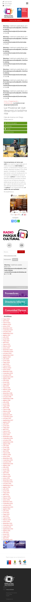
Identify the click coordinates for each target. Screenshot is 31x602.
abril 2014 (6, 494)
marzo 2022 (6, 322)
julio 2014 (6, 489)
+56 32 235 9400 (10, 589)
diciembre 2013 (7, 501)
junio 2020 (6, 360)
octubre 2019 (7, 375)
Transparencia (9, 599)
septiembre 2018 (8, 398)
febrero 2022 (7, 324)
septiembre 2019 (8, 377)
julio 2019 (6, 380)
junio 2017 (6, 425)
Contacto (8, 5)
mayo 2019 (6, 384)
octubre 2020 (7, 353)
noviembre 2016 (8, 438)
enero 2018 (6, 413)
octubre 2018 (7, 397)
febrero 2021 (7, 346)
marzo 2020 (6, 366)
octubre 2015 (7, 462)
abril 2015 (6, 472)
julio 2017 (6, 424)
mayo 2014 (6, 492)
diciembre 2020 (8, 349)
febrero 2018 (7, 411)
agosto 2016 (6, 444)
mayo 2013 (6, 514)
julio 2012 (6, 532)
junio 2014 (6, 491)
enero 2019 (6, 391)
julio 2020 (6, 359)
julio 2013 (6, 510)
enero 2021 (6, 348)
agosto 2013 (6, 509)
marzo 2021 (6, 344)
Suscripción (8, 1)
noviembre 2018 (8, 395)
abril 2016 (6, 451)
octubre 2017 (7, 418)
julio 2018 (6, 402)
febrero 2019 (7, 389)
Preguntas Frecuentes (11, 592)
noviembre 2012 (8, 525)
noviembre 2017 (8, 416)
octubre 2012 (7, 527)
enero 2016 (6, 456)
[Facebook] (12, 221)
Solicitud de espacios (15, 20)
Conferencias (8, 103)
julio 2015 (6, 467)
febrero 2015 (7, 476)
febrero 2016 (7, 454)
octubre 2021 (7, 331)
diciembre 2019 (7, 371)
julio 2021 (6, 337)
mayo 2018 (6, 406)
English (7, 595)
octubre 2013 (7, 505)
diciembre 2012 (7, 523)
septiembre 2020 (8, 355)
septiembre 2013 (8, 507)
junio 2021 (6, 339)
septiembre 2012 (8, 529)
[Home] (15, 12)
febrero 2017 (7, 433)
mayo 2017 (6, 427)
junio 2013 (6, 512)
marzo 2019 (6, 387)
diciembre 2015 (7, 458)
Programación (13, 101)
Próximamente (7, 259)
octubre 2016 (7, 440)
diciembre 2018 (7, 393)
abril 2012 (6, 538)
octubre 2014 (7, 483)
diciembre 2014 (7, 480)
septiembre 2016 (8, 442)
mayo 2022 (6, 319)
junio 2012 (6, 534)
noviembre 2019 (8, 373)
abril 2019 (6, 386)
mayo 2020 (6, 362)
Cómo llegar (8, 3)
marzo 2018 (6, 409)
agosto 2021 (6, 335)
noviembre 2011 (7, 539)
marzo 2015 (6, 474)
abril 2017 (6, 429)
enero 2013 (6, 521)
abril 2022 (6, 321)
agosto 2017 (6, 422)
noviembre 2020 (8, 351)
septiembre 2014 (8, 485)
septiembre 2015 (8, 463)
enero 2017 (6, 435)
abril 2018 (6, 407)
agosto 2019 (6, 378)
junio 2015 (6, 469)
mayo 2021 (6, 340)
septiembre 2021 (8, 333)
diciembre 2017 (7, 415)
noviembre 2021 (8, 330)
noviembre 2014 (8, 482)
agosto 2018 (6, 400)
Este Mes (15, 259)
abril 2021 (6, 342)
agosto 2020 (7, 357)
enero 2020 (6, 369)
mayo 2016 (6, 449)
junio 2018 (6, 404)
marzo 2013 (6, 518)
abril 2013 (6, 516)
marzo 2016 (6, 453)
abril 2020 (6, 364)
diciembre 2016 (7, 436)
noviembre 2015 (8, 460)
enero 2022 (6, 326)
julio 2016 (6, 445)
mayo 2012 (6, 536)
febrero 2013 (7, 520)
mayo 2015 (6, 471)
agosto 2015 (6, 465)
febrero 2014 (7, 498)
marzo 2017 (6, 431)
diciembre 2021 (7, 328)
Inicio (5, 101)
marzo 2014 (6, 496)
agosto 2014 (6, 487)
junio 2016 (6, 447)
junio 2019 (6, 382)
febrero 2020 (7, 368)
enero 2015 (6, 478)
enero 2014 (6, 500)
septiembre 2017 (8, 420)
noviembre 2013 (8, 503)
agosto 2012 (6, 530)
